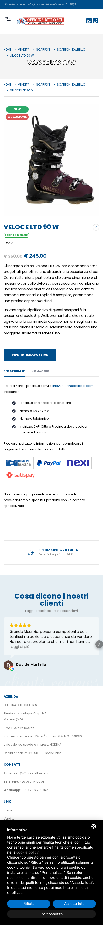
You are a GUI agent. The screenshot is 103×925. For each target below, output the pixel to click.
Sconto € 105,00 (16, 235)
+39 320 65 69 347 (35, 790)
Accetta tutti (74, 903)
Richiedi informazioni (30, 355)
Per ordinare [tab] (14, 371)
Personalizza (52, 914)
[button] (4, 644)
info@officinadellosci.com (72, 386)
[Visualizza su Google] (8, 665)
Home (7, 49)
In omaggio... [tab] (41, 371)
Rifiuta (28, 903)
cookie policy (27, 852)
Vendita (23, 49)
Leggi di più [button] (19, 646)
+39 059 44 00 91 (32, 782)
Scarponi (43, 49)
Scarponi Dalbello (71, 49)
